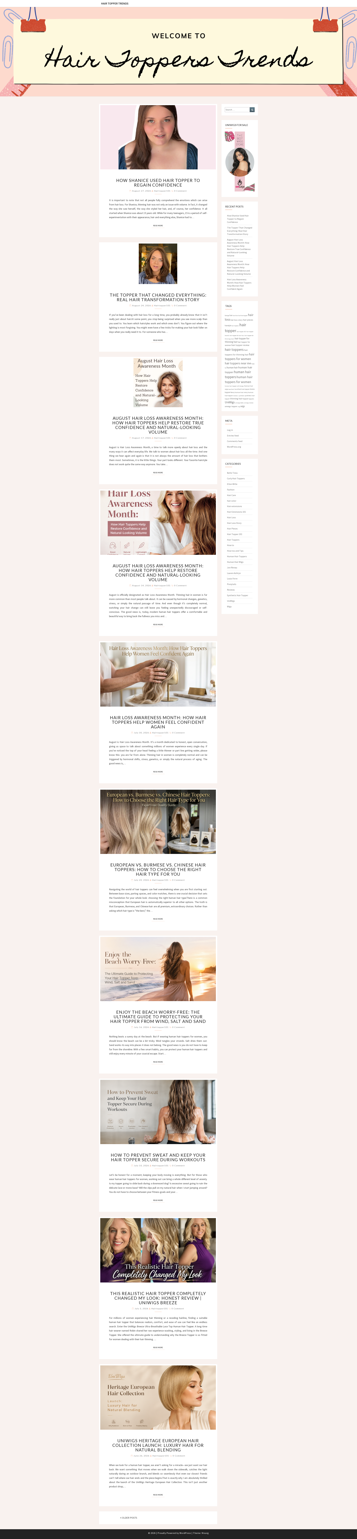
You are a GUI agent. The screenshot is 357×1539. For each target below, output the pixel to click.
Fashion (230, 489)
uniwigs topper (231, 406)
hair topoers (235, 326)
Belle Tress (232, 472)
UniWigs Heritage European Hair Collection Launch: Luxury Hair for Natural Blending (158, 1445)
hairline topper (243, 315)
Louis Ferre (232, 578)
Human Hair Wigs (235, 562)
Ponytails (231, 584)
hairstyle (228, 325)
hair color (231, 500)
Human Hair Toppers (237, 556)
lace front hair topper (242, 389)
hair (231, 315)
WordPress (185, 1533)
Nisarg (205, 1533)
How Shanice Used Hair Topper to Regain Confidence (158, 182)
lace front (231, 389)
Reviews (231, 589)
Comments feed (234, 441)
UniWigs (230, 402)
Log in (230, 430)
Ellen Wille (232, 484)
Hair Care (231, 495)
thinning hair (236, 398)
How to (230, 545)
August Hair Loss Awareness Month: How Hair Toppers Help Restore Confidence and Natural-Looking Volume (158, 572)
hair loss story (237, 320)
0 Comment (180, 191)
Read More (159, 225)
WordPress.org (234, 446)
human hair (232, 367)
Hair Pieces (232, 528)
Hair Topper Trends (114, 3)
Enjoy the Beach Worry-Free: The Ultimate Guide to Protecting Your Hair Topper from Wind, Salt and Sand (158, 1016)
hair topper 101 (241, 331)
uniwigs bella (239, 403)
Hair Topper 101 (234, 534)
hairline (235, 315)
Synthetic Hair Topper (237, 595)
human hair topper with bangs (234, 386)
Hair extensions (234, 506)
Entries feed (233, 435)
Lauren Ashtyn (234, 573)
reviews (235, 396)
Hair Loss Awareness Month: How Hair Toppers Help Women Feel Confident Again (158, 722)
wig (239, 406)
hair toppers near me (238, 363)
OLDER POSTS (129, 1517)
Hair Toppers (233, 539)
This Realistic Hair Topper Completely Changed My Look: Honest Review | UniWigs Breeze (158, 1298)
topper (245, 399)
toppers (251, 399)
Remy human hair (237, 392)
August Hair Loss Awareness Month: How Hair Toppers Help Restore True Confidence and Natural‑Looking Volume (158, 425)
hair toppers (234, 349)
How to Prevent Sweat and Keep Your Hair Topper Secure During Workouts (158, 1157)
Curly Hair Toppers (236, 478)
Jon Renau (232, 567)
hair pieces (248, 320)
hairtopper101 (162, 191)
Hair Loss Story (234, 523)
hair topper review (240, 345)
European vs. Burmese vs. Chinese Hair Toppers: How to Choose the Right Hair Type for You (158, 869)
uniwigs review (248, 403)
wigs (242, 406)
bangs (227, 315)
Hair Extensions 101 (236, 511)
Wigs (229, 606)
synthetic (241, 396)
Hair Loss (231, 517)
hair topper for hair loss (237, 335)
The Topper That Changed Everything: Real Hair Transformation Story (158, 297)
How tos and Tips (235, 550)
